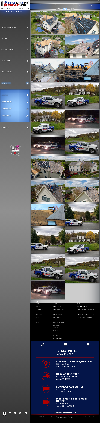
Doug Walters (71, 417)
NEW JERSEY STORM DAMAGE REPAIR (84, 317)
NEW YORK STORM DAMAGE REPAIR (84, 312)
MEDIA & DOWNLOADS (58, 338)
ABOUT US (55, 330)
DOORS (37, 322)
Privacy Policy (95, 416)
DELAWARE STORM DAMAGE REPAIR (84, 320)
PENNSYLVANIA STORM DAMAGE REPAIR (85, 314)
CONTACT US (56, 327)
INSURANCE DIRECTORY (58, 322)
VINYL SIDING (39, 314)
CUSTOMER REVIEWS (57, 314)
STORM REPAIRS (39, 309)
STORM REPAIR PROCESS (58, 309)
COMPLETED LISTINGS (58, 312)
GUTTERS (38, 317)
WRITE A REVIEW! (57, 317)
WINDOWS (38, 320)
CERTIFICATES (56, 320)
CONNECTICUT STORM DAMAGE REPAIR (85, 309)
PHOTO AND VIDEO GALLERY (59, 333)
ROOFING (38, 312)
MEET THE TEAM (56, 325)
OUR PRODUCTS (57, 335)
